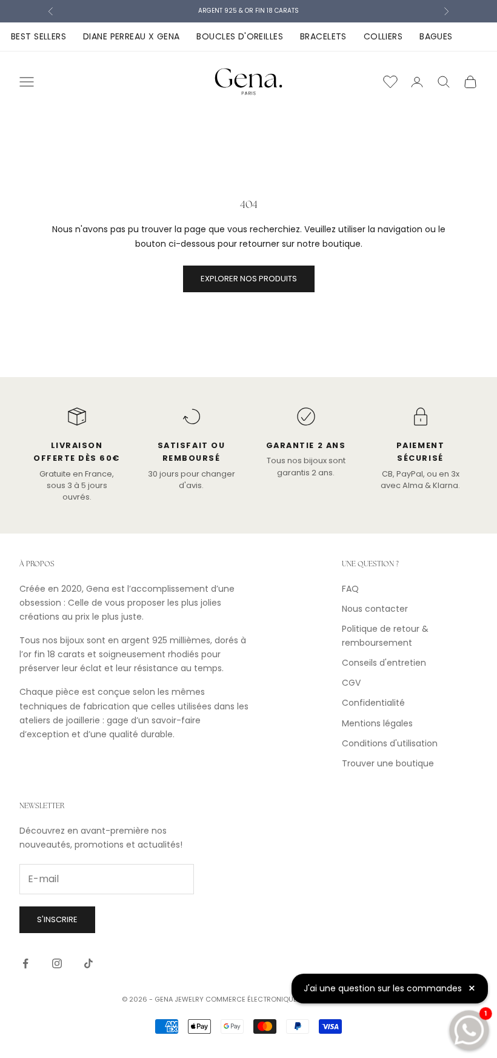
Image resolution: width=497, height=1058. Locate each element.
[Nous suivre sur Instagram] (57, 963)
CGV (351, 683)
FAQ (350, 589)
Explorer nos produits (249, 278)
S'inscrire (57, 919)
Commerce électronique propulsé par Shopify (290, 999)
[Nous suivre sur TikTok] (88, 963)
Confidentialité (373, 703)
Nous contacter (375, 609)
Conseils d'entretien (384, 663)
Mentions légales (377, 723)
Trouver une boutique (388, 763)
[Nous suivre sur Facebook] (25, 963)
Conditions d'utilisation (390, 743)
